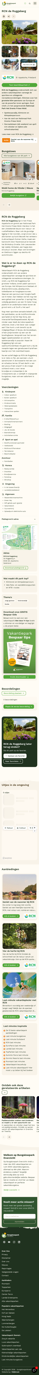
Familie (7, 604)
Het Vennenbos (8, 1309)
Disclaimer (6, 1258)
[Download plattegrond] (19, 537)
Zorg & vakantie (8, 1339)
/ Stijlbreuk (15, 1372)
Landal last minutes (14, 1049)
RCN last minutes (13, 1042)
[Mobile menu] (35, 3)
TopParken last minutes (16, 1052)
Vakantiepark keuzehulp (16, 1064)
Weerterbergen (8, 1320)
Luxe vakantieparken (10, 1342)
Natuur (10, 828)
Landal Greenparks (10, 1298)
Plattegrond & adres (10, 519)
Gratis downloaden (18, 677)
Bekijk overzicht (10, 1190)
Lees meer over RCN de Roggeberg (16, 134)
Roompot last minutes (15, 1061)
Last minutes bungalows (12, 1360)
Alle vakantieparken (10, 1301)
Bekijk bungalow (17, 195)
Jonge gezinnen (9, 600)
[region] (19, 842)
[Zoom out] (34, 830)
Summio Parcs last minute (17, 1055)
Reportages (6, 1268)
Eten (34, 828)
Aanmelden (19, 1222)
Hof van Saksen (8, 1313)
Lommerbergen (8, 1323)
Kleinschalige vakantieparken (14, 1353)
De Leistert (6, 1330)
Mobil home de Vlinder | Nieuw (17, 188)
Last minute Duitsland (15, 1039)
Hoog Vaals (6, 1316)
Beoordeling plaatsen (13, 693)
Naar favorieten (12, 761)
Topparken (6, 1287)
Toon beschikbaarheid (18, 85)
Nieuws (5, 1265)
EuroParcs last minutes (16, 1046)
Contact (5, 1275)
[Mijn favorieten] (26, 3)
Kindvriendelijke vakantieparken (15, 1356)
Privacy (5, 1254)
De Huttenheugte (9, 1327)
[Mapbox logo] (7, 858)
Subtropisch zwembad (11, 1346)
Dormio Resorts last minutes (18, 1058)
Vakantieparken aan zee (12, 1349)
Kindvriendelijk (22, 600)
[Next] (9, 205)
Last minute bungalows (16, 1036)
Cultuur (22, 828)
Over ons (5, 1261)
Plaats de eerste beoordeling (17, 707)
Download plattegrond (14, 568)
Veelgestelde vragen (10, 1272)
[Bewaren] (14, 16)
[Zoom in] (34, 827)
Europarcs (6, 1291)
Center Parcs (7, 1294)
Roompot (6, 1284)
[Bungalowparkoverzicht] (9, 4)
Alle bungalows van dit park (15, 156)
